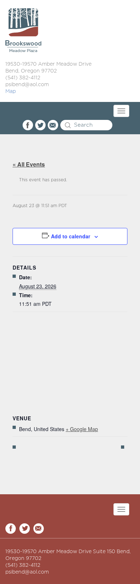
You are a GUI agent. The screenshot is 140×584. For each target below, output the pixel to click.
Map (10, 91)
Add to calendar (70, 236)
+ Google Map (82, 429)
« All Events (29, 164)
